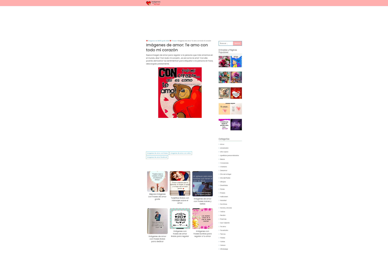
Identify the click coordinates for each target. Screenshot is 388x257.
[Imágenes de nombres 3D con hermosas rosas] (236, 78)
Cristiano (223, 167)
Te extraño (224, 230)
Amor (222, 144)
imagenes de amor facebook (157, 157)
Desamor (223, 170)
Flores (222, 189)
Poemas (223, 219)
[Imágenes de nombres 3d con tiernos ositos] (224, 93)
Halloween (224, 197)
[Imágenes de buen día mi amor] (236, 93)
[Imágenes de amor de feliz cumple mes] (236, 62)
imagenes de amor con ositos (181, 153)
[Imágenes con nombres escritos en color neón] (236, 125)
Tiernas (223, 234)
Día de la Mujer (225, 174)
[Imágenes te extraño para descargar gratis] (224, 109)
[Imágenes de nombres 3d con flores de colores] (224, 78)
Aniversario (224, 148)
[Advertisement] (194, 23)
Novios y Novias (226, 208)
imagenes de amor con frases (157, 153)
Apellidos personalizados (229, 155)
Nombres (223, 204)
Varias (222, 241)
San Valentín (225, 223)
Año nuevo (224, 152)
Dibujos (223, 182)
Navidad (223, 200)
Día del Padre (225, 178)
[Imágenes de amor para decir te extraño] (224, 125)
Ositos (222, 211)
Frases (222, 193)
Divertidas (224, 185)
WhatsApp (224, 249)
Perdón (223, 215)
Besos (222, 159)
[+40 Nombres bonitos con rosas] (224, 62)
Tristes (222, 238)
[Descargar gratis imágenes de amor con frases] (236, 109)
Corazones (224, 163)
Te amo (223, 226)
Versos (222, 245)
